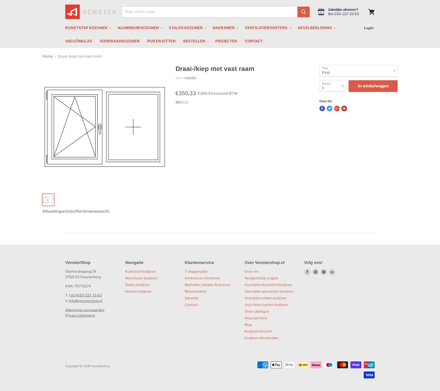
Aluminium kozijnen (141, 278)
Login (369, 28)
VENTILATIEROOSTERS (266, 28)
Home (47, 56)
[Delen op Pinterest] (344, 108)
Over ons (252, 271)
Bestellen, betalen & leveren (208, 285)
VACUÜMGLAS (78, 41)
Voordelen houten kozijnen (266, 305)
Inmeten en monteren (202, 278)
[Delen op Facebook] (322, 108)
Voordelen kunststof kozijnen (268, 285)
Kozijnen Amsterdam (262, 338)
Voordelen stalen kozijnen (265, 298)
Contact (191, 305)
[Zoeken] (303, 12)
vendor (190, 78)
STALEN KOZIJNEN (186, 28)
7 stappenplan (196, 271)
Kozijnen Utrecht (258, 331)
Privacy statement (80, 315)
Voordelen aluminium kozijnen (269, 291)
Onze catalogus (257, 311)
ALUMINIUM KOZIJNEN (139, 28)
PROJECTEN (226, 41)
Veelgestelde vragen (261, 278)
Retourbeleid (195, 291)
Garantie (192, 298)
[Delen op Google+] (337, 108)
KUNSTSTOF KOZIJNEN (86, 28)
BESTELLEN (194, 41)
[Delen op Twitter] (329, 108)
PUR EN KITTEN (161, 41)
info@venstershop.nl (85, 301)
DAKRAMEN (224, 28)
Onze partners (256, 318)
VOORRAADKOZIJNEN (120, 41)
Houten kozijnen (138, 291)
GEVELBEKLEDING (315, 28)
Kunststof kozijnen (140, 271)
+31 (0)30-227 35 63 (85, 295)
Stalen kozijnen (137, 285)
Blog (248, 325)
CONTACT (254, 41)
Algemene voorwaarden (84, 310)
